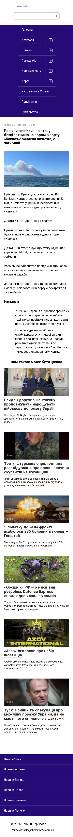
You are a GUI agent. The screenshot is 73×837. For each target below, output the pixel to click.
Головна (27, 29)
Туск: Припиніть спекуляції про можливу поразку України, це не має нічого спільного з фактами (34, 714)
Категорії (28, 40)
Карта (26, 81)
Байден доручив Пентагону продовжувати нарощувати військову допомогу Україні (30, 404)
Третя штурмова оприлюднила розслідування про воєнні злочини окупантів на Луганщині (36, 467)
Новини (27, 50)
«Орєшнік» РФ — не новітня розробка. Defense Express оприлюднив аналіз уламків (30, 591)
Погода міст (30, 60)
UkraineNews (12, 759)
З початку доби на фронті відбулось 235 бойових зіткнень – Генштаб (36, 531)
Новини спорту (31, 70)
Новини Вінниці (14, 779)
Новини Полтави (15, 800)
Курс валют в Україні (35, 91)
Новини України (14, 769)
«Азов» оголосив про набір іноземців (29, 652)
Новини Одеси (13, 789)
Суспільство (30, 112)
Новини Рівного (14, 810)
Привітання (29, 101)
